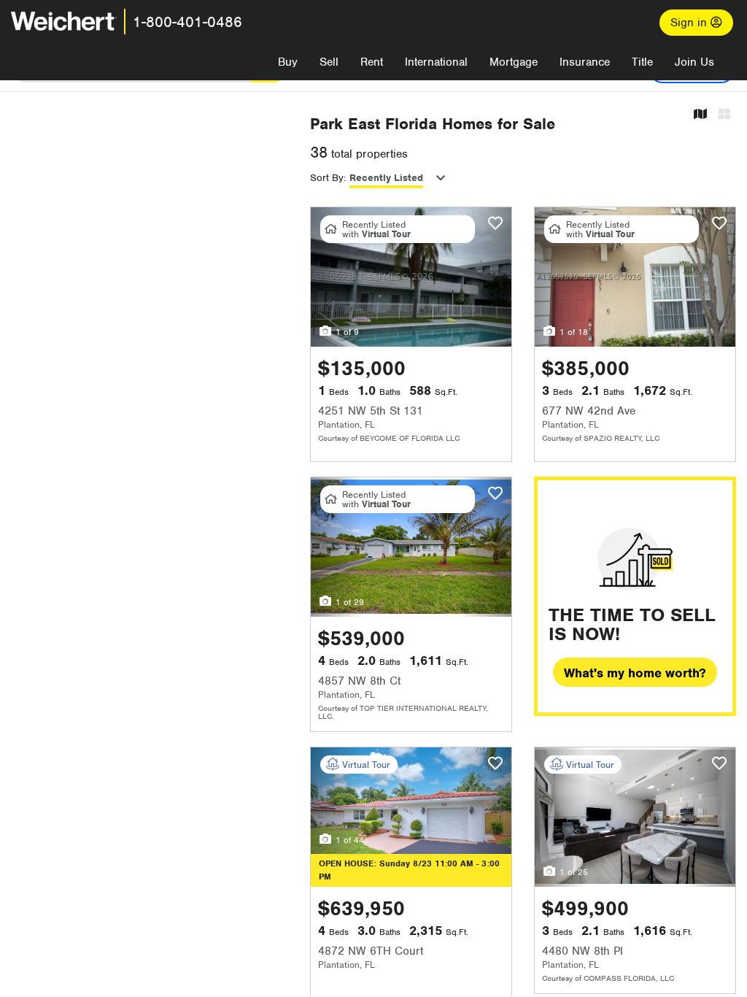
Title (642, 62)
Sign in (690, 22)
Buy (288, 62)
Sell (329, 62)
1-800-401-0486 (187, 21)
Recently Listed (386, 178)
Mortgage (513, 62)
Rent (371, 62)
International (436, 62)
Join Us (694, 62)
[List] (724, 115)
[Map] (700, 115)
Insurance (585, 62)
